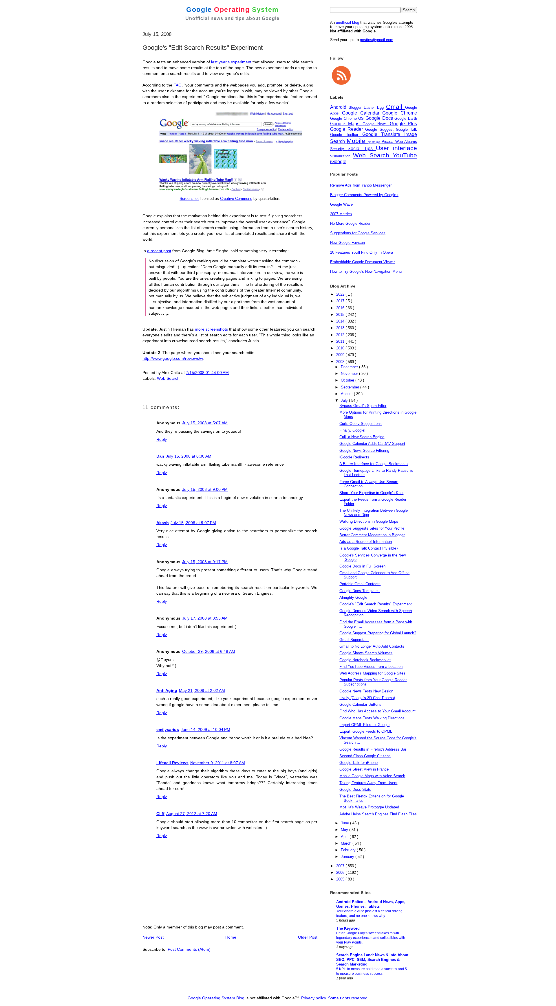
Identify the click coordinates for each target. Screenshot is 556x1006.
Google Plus (403, 123)
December (350, 367)
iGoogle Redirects (354, 457)
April (345, 836)
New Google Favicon (347, 242)
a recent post (159, 250)
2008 (340, 362)
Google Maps (346, 123)
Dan (160, 456)
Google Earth (405, 118)
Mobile (357, 140)
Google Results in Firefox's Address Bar (372, 749)
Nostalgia (375, 141)
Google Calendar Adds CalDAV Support (372, 443)
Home (230, 937)
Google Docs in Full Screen (362, 566)
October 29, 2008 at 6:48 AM (208, 651)
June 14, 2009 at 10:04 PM (205, 729)
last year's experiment (231, 62)
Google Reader (347, 129)
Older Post (307, 937)
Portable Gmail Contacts (360, 584)
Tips (370, 148)
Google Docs (379, 118)
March (346, 843)
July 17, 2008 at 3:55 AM (205, 618)
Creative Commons (236, 198)
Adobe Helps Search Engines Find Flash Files (378, 814)
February (349, 850)
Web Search (168, 378)
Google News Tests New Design (366, 691)
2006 (340, 872)
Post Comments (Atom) (189, 949)
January (348, 856)
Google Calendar (362, 112)
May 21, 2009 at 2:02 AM (202, 690)
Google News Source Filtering (364, 450)
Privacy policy (313, 998)
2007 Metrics (341, 214)
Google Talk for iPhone (358, 762)
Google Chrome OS (347, 118)
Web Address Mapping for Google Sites (372, 673)
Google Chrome (399, 112)
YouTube (405, 155)
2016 (340, 308)
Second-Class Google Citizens (365, 756)
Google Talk (406, 129)
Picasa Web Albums (399, 141)
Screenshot (189, 198)
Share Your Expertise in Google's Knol (371, 493)
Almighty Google (353, 597)
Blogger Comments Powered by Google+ (364, 195)
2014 (340, 321)
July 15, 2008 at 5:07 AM (205, 423)
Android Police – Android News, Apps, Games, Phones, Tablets (370, 904)
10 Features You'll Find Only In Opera (361, 252)
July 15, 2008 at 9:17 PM (205, 561)
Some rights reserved (347, 998)
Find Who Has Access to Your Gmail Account (377, 711)
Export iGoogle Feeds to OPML (365, 731)
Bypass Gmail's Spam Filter (362, 405)
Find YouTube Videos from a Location (371, 666)
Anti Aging (166, 690)
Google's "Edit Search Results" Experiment (375, 604)
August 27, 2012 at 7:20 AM (191, 813)
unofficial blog (348, 22)
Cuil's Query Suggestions (360, 423)
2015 (340, 314)
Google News (376, 124)
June (345, 823)
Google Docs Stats (355, 789)
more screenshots (211, 329)
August (347, 394)
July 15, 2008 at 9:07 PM (193, 522)
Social (356, 148)
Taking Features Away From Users (368, 783)
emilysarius (167, 729)
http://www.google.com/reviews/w (172, 358)
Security (339, 149)
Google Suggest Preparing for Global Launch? (377, 633)
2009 (340, 355)
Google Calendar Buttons (360, 704)
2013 (340, 328)
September (350, 387)
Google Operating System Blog (216, 998)
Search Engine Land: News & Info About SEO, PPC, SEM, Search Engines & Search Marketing (372, 959)
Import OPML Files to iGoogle (364, 725)
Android (339, 107)
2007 (340, 866)
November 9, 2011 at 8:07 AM (217, 762)
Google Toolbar (346, 134)
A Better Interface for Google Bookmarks (373, 464)
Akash (162, 522)
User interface (396, 148)
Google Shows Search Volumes (365, 653)
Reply (161, 439)
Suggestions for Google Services (357, 233)
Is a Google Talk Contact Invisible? (368, 548)
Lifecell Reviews (172, 762)
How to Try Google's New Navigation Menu (366, 271)
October (348, 380)
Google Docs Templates (359, 591)
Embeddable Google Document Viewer (362, 262)
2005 (340, 879)
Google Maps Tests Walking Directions (372, 718)
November (350, 373)
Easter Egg (375, 107)
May (345, 830)
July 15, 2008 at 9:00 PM (205, 489)
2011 (340, 341)
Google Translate (383, 134)
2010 (340, 348)
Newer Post (153, 937)
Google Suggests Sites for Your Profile (371, 528)
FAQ (177, 85)
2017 (340, 301)
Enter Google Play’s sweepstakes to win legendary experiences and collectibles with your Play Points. (370, 937)
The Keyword (348, 928)
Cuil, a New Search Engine (361, 437)
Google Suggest (380, 129)
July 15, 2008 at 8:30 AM (188, 456)
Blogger (356, 107)
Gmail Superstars (354, 639)
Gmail (395, 106)
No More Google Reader (350, 223)
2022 (340, 294)
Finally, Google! (352, 430)
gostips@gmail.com (376, 40)
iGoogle (338, 161)
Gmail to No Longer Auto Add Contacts (371, 646)
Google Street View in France (364, 769)
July (345, 400)
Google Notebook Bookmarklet (365, 660)
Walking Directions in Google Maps (368, 521)
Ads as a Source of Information (365, 541)
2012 (340, 335)
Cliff (160, 813)
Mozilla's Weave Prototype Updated (369, 807)
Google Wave (341, 204)
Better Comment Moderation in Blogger (372, 535)
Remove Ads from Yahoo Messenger (361, 185)
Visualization (341, 156)
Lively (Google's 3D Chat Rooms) (367, 698)
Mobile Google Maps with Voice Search (372, 776)
